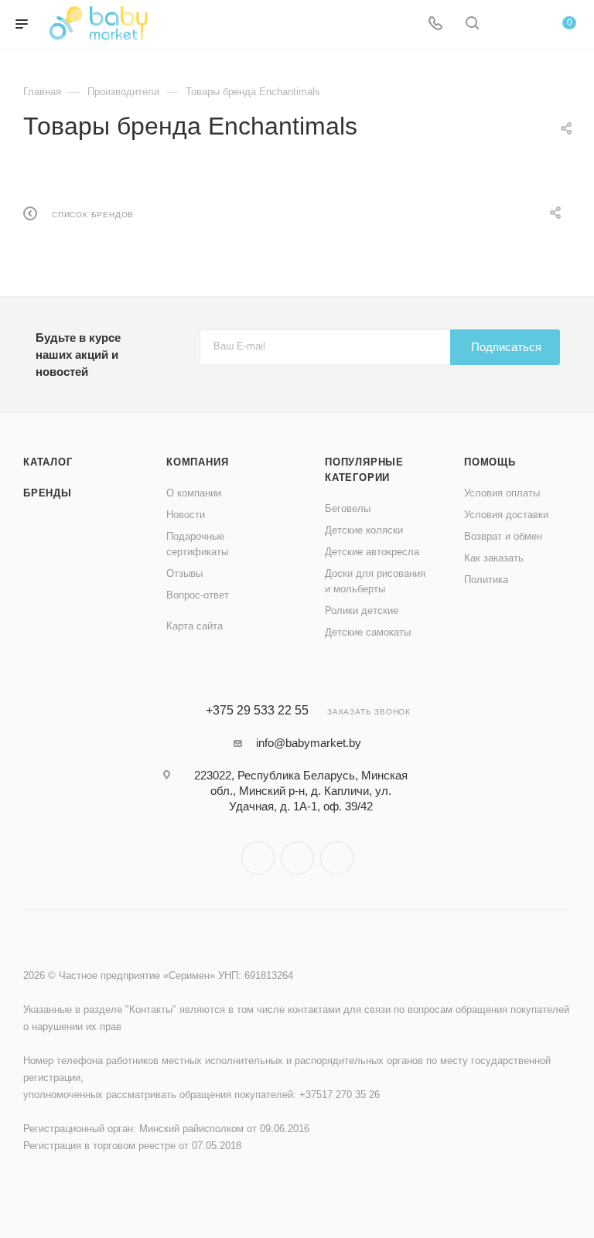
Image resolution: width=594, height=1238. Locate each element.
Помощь (490, 462)
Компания (197, 462)
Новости (185, 514)
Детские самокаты (368, 632)
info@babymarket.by (308, 742)
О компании (193, 493)
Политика (486, 579)
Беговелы (347, 508)
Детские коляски (364, 530)
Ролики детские (361, 610)
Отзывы (184, 573)
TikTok (336, 858)
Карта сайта (194, 626)
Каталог (48, 462)
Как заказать (494, 558)
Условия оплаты (502, 493)
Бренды (47, 493)
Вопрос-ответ (197, 595)
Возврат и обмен (503, 536)
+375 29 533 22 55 (257, 710)
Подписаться (506, 346)
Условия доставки (506, 514)
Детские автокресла (372, 552)
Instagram (258, 858)
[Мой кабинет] (509, 24)
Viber (297, 858)
